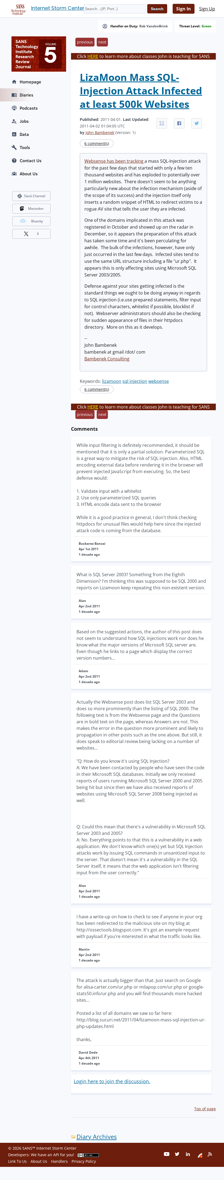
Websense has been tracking (114, 161)
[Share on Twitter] (196, 123)
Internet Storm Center (57, 8)
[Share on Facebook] (179, 123)
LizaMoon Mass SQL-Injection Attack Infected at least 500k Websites (141, 91)
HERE (92, 56)
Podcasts (29, 108)
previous (85, 42)
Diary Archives (96, 1136)
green (206, 26)
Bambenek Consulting (106, 359)
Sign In (183, 9)
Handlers (59, 1161)
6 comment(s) (96, 143)
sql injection (134, 381)
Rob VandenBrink (153, 26)
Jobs (24, 121)
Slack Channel (34, 196)
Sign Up (207, 9)
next (102, 42)
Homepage (30, 82)
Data (24, 134)
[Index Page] (17, 8)
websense (158, 381)
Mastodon (35, 208)
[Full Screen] (162, 123)
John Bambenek (100, 132)
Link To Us (17, 1161)
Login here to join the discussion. (112, 1081)
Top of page (205, 1108)
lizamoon (111, 381)
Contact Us (31, 161)
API (56, 1154)
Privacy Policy (84, 1161)
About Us (29, 174)
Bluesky (37, 221)
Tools (25, 147)
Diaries (26, 95)
